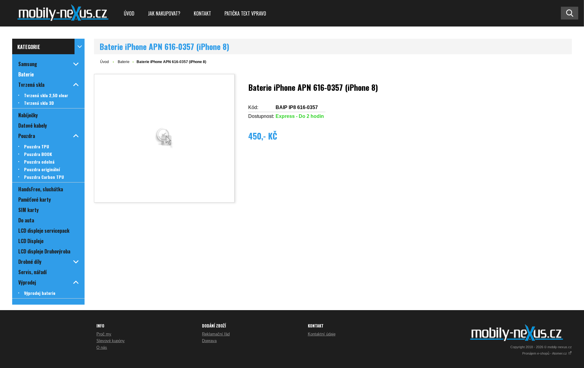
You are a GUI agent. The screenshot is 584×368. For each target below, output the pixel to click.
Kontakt (202, 13)
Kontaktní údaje (321, 334)
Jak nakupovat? (164, 13)
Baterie (124, 62)
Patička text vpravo (245, 13)
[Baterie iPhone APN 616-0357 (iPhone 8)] (164, 138)
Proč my (103, 334)
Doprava (209, 340)
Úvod (129, 13)
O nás (101, 347)
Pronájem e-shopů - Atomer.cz (545, 353)
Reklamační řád (216, 334)
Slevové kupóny (110, 340)
